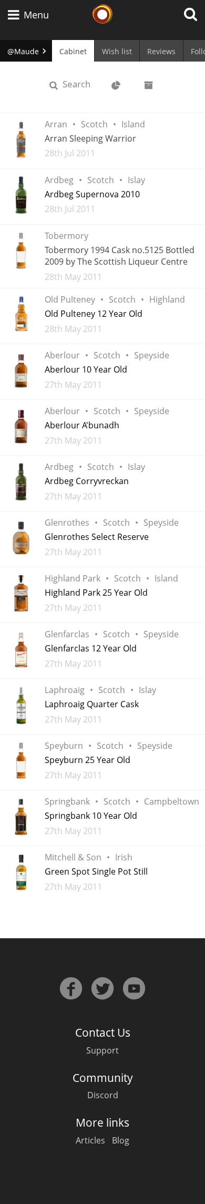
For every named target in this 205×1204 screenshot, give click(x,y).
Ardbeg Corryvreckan (87, 481)
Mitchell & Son (73, 857)
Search (80, 83)
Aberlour (62, 355)
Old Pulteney (70, 299)
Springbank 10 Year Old (91, 815)
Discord (102, 1095)
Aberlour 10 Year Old (86, 369)
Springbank (67, 801)
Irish (123, 857)
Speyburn (64, 745)
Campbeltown (171, 801)
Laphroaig (65, 690)
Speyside (151, 355)
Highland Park (72, 578)
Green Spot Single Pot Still (96, 871)
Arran (56, 124)
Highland (167, 299)
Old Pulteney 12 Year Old (93, 313)
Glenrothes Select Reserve (97, 537)
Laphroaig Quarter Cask (92, 704)
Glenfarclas (67, 634)
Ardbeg (59, 180)
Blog (120, 1140)
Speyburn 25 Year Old (87, 760)
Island (133, 124)
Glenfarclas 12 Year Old (91, 648)
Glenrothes (67, 522)
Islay (136, 180)
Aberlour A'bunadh (82, 425)
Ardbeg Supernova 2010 (92, 194)
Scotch (94, 124)
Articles (90, 1140)
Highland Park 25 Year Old (96, 592)
